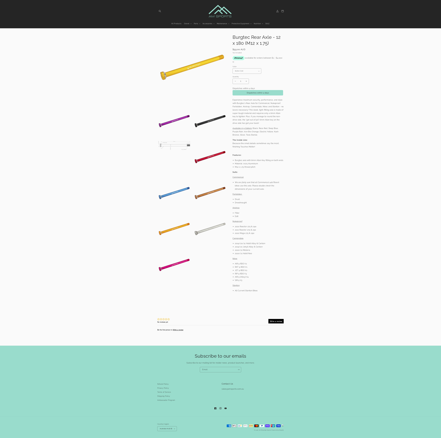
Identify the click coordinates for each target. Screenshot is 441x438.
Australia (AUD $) (166, 428)
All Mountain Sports (265, 430)
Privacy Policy (163, 388)
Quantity (236, 77)
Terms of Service (164, 392)
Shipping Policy (163, 396)
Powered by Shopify (277, 430)
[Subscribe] (238, 369)
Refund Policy (163, 384)
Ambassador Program (166, 400)
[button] (159, 11)
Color (235, 66)
